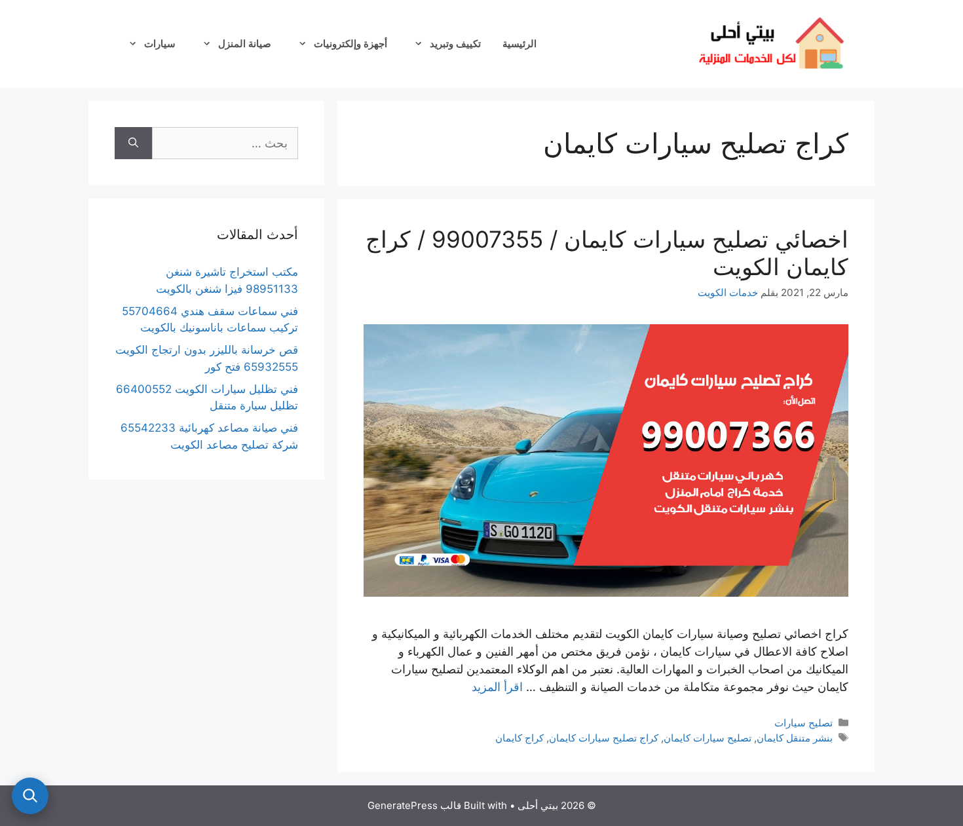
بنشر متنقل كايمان (795, 738)
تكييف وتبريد (455, 43)
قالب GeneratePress (414, 805)
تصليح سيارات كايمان (707, 738)
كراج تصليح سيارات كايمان (603, 738)
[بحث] (133, 143)
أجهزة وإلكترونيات (350, 43)
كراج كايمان (519, 738)
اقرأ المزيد (497, 687)
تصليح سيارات (803, 723)
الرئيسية (519, 43)
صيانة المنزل (244, 43)
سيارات (160, 43)
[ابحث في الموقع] (30, 796)
